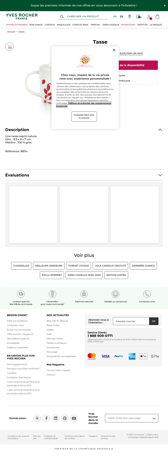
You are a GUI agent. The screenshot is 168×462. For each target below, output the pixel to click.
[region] (85, 87)
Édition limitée (116, 275)
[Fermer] (114, 50)
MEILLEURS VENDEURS (48, 265)
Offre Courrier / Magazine (20, 334)
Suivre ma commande (19, 329)
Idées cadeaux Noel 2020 (84, 275)
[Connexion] (148, 17)
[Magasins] (129, 16)
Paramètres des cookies (108, 437)
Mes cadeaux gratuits (18, 338)
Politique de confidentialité (51, 437)
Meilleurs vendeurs (56, 343)
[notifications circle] (150, 18)
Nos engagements (17, 364)
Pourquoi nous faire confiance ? (23, 368)
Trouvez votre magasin (59, 370)
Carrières (11, 373)
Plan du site (36, 437)
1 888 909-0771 (100, 336)
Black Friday (53, 325)
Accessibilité (13, 343)
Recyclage (52, 351)
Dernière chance (143, 265)
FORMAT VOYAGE (78, 265)
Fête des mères (55, 338)
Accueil (11, 32)
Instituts (51, 374)
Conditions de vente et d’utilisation (18, 437)
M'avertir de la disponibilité (125, 65)
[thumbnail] (9, 46)
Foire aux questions (17, 320)
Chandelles (21, 265)
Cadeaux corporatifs (17, 347)
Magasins (93, 436)
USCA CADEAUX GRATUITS (110, 265)
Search (62, 16)
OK (154, 321)
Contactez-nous (15, 325)
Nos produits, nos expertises (61, 356)
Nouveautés (53, 347)
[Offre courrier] (139, 16)
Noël (49, 334)
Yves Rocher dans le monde (93, 418)
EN (115, 16)
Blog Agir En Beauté (57, 320)
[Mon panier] (157, 16)
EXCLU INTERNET (52, 275)
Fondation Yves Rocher (19, 377)
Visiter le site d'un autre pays (124, 418)
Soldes (50, 329)
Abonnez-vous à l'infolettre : (98, 321)
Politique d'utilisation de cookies (75, 437)
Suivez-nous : (18, 418)
